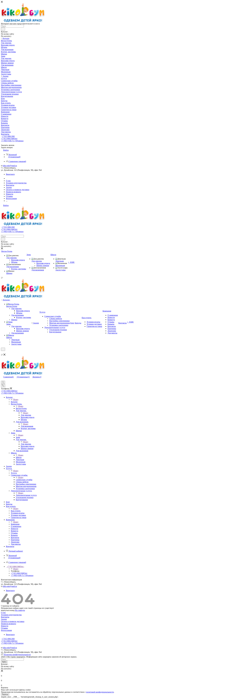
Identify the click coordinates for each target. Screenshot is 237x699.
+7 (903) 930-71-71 (12, 141)
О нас (3, 612)
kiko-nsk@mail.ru (10, 166)
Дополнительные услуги (26, 495)
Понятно (5, 694)
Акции (4, 619)
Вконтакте (10, 174)
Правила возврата (8, 624)
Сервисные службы (24, 480)
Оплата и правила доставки (12, 621)
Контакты (5, 617)
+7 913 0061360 (8, 136)
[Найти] (3, 29)
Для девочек (26, 415)
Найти (4, 662)
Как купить (15, 511)
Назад (15, 399)
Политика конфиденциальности (17, 655)
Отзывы (4, 628)
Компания (15, 524)
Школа (18, 457)
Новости (4, 626)
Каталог (14, 402)
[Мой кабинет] (2, 352)
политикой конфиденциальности (100, 692)
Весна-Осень (21, 408)
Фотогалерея (6, 630)
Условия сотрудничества (11, 615)
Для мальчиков (27, 426)
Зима (18, 437)
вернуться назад (7, 610)
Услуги (14, 473)
